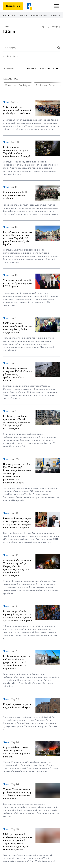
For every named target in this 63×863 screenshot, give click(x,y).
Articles (9, 15)
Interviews (39, 15)
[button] (56, 6)
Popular (44, 68)
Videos (55, 15)
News (23, 15)
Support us (13, 6)
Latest (56, 68)
